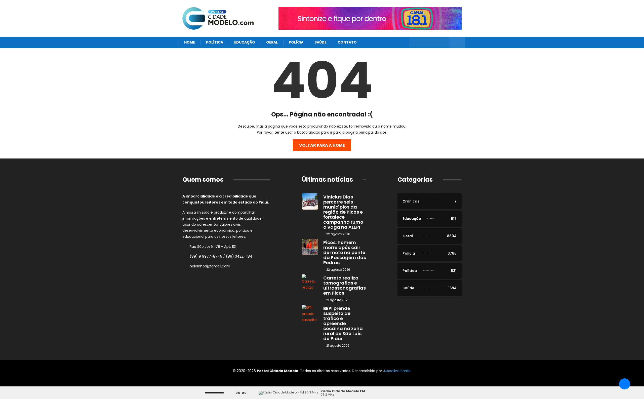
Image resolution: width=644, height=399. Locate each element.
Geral (272, 42)
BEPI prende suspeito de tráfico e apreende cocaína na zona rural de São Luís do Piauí (343, 323)
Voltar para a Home (322, 145)
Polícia (296, 42)
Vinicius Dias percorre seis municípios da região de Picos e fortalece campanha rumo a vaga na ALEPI (343, 212)
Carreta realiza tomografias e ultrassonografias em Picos (344, 285)
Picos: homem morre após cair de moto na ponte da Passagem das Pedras (344, 252)
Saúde (320, 42)
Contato (347, 42)
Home (189, 42)
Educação (244, 42)
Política (214, 42)
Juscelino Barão (397, 370)
